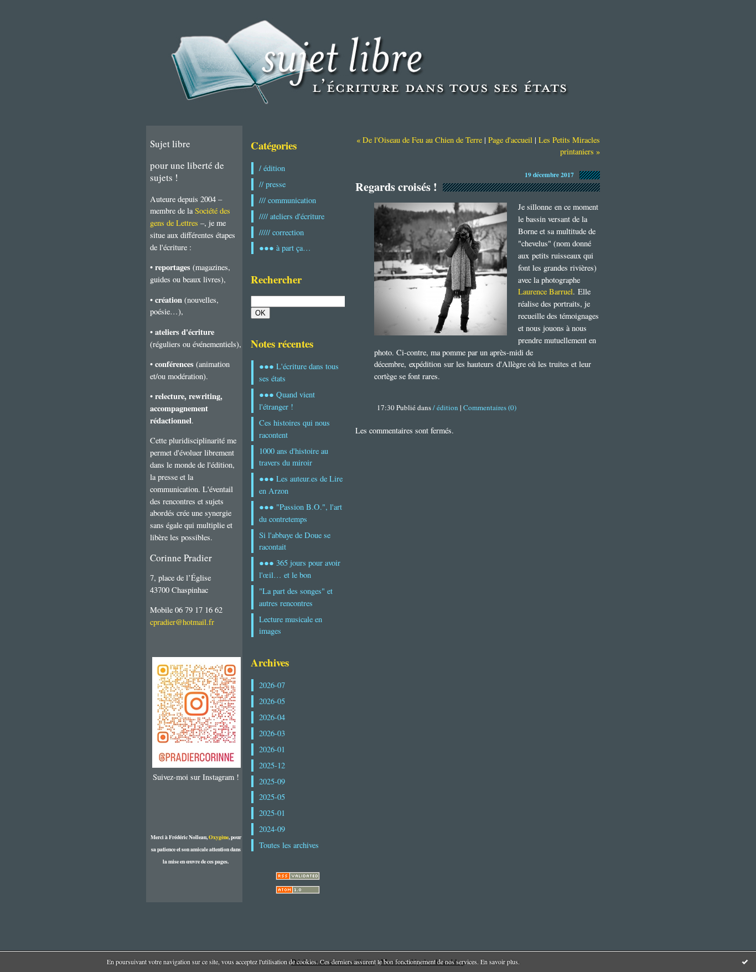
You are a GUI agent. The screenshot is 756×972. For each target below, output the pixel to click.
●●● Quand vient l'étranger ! (287, 400)
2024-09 (272, 829)
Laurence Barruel (545, 291)
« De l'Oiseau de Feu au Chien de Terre (419, 140)
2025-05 (272, 797)
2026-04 (272, 717)
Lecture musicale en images (290, 625)
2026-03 (272, 733)
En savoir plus (499, 961)
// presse (272, 184)
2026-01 (272, 749)
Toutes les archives (289, 845)
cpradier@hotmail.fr (182, 622)
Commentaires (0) (489, 407)
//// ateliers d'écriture (291, 216)
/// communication (287, 200)
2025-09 (272, 781)
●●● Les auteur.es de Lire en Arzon (301, 484)
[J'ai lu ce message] (745, 961)
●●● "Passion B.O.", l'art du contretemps (300, 512)
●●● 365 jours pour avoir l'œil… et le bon (299, 568)
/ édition (272, 168)
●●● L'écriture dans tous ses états (299, 372)
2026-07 (272, 685)
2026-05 (272, 701)
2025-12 (272, 765)
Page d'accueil (510, 140)
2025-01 (272, 813)
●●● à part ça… (285, 247)
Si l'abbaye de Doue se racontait (294, 541)
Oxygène (219, 837)
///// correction (281, 232)
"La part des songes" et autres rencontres (296, 597)
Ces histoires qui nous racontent (294, 428)
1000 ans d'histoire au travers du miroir (293, 457)
